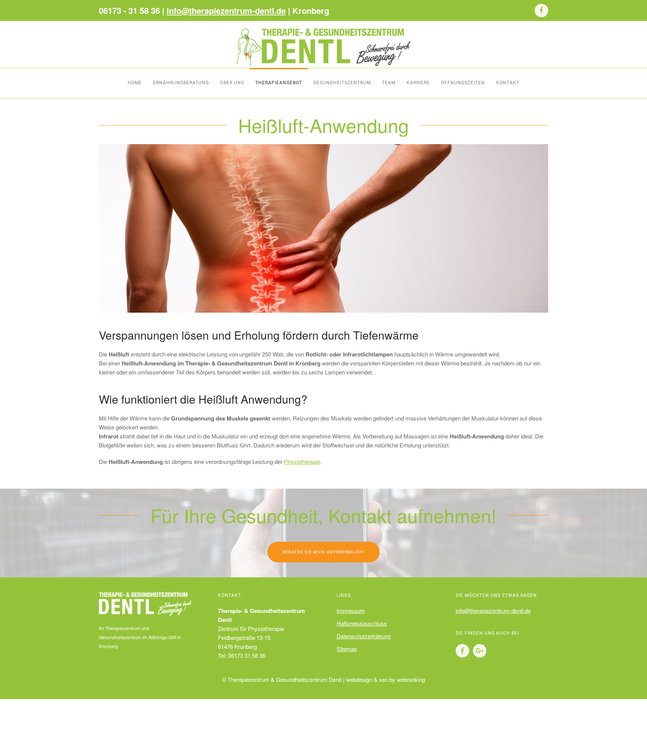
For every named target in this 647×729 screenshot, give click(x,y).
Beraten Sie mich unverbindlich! (323, 552)
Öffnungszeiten (463, 82)
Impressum (351, 610)
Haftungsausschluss (362, 623)
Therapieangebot (278, 82)
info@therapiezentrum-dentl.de (226, 10)
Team (388, 82)
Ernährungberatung (181, 82)
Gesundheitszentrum (342, 82)
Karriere (418, 82)
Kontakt (507, 82)
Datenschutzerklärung (364, 636)
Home (135, 82)
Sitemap (347, 649)
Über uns (232, 82)
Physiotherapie (302, 461)
